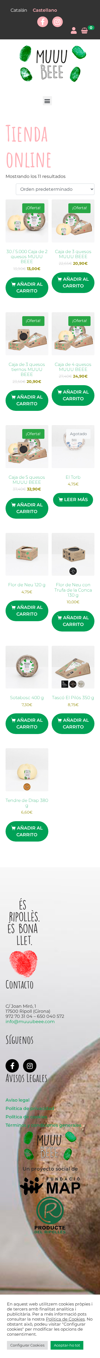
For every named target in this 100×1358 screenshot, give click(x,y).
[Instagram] (57, 21)
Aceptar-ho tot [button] (67, 1345)
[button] (47, 100)
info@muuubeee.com (30, 1021)
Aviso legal (17, 1100)
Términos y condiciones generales (43, 1125)
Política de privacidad (30, 1108)
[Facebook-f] (42, 21)
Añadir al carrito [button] (29, 288)
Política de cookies (26, 1116)
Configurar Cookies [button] (27, 1345)
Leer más (76, 499)
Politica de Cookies (65, 1319)
